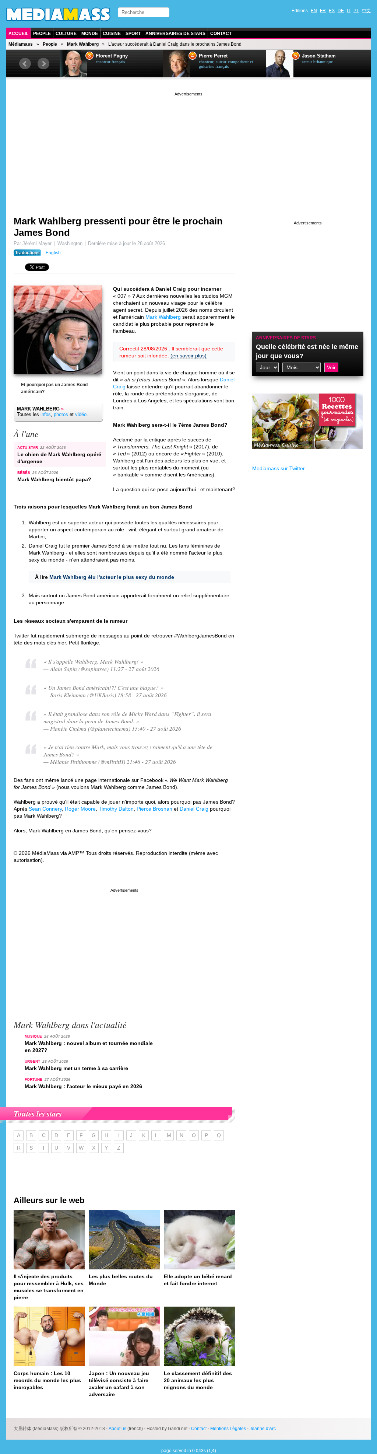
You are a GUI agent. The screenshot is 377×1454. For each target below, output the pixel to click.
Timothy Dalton (116, 809)
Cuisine (112, 33)
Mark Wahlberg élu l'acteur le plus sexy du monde (111, 577)
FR (323, 10)
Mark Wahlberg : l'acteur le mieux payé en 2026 (83, 1086)
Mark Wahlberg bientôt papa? (54, 479)
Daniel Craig (194, 809)
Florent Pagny (112, 56)
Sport (133, 33)
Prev (25, 64)
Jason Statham (319, 56)
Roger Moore (80, 809)
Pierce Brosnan (154, 809)
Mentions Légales (228, 1428)
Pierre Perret (213, 56)
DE (341, 10)
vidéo (81, 414)
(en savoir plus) (188, 356)
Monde (89, 33)
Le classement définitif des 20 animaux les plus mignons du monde (198, 1380)
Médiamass (20, 44)
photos (61, 414)
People (42, 33)
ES (332, 10)
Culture (66, 33)
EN (314, 10)
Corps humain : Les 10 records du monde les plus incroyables (47, 1380)
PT (356, 10)
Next (43, 64)
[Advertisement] (188, 149)
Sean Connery (45, 809)
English (53, 252)
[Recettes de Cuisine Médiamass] (307, 454)
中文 (366, 10)
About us (117, 1428)
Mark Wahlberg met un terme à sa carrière (76, 1068)
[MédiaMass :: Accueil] (58, 14)
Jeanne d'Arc (263, 1428)
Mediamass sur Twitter (278, 468)
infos (45, 414)
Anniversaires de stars (175, 33)
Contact (221, 33)
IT (348, 10)
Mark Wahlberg (83, 44)
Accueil (18, 33)
